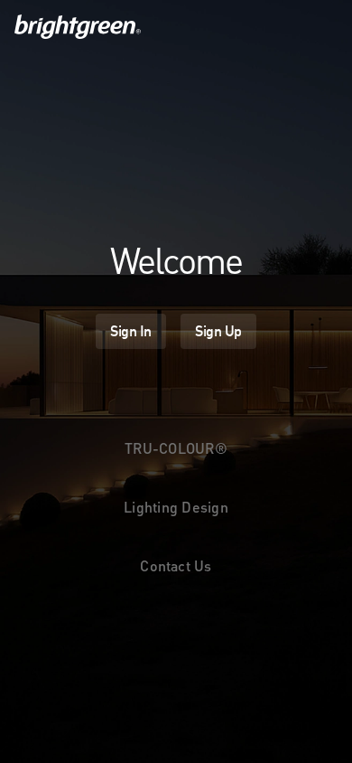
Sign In (131, 331)
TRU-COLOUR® (176, 447)
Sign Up (218, 331)
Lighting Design (176, 506)
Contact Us (175, 565)
